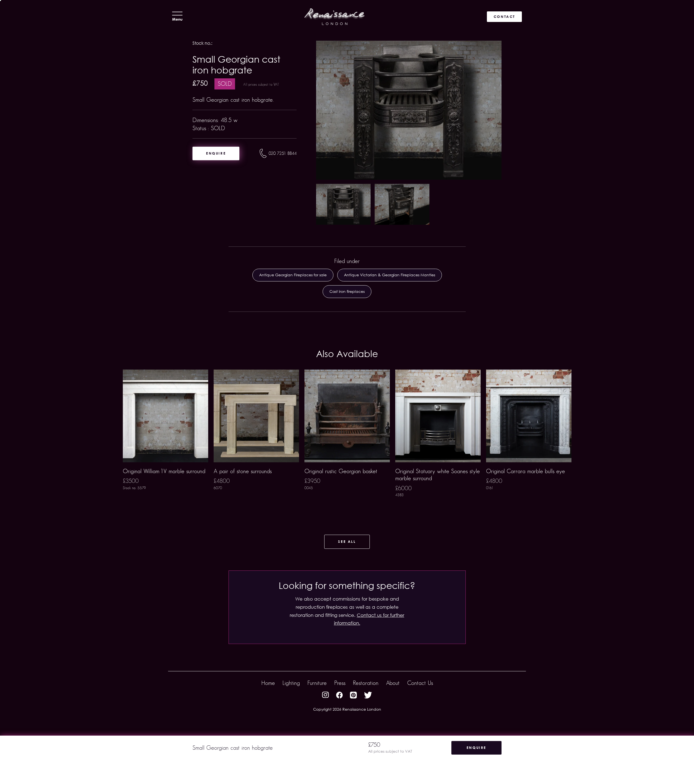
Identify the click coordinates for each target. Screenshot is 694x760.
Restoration (365, 682)
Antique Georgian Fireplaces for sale (293, 274)
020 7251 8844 (283, 153)
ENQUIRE (216, 153)
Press (339, 682)
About (393, 682)
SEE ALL (347, 541)
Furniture (317, 682)
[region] (347, 442)
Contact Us (420, 682)
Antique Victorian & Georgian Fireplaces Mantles (389, 274)
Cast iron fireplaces (347, 291)
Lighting (291, 682)
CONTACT (504, 16)
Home (268, 682)
